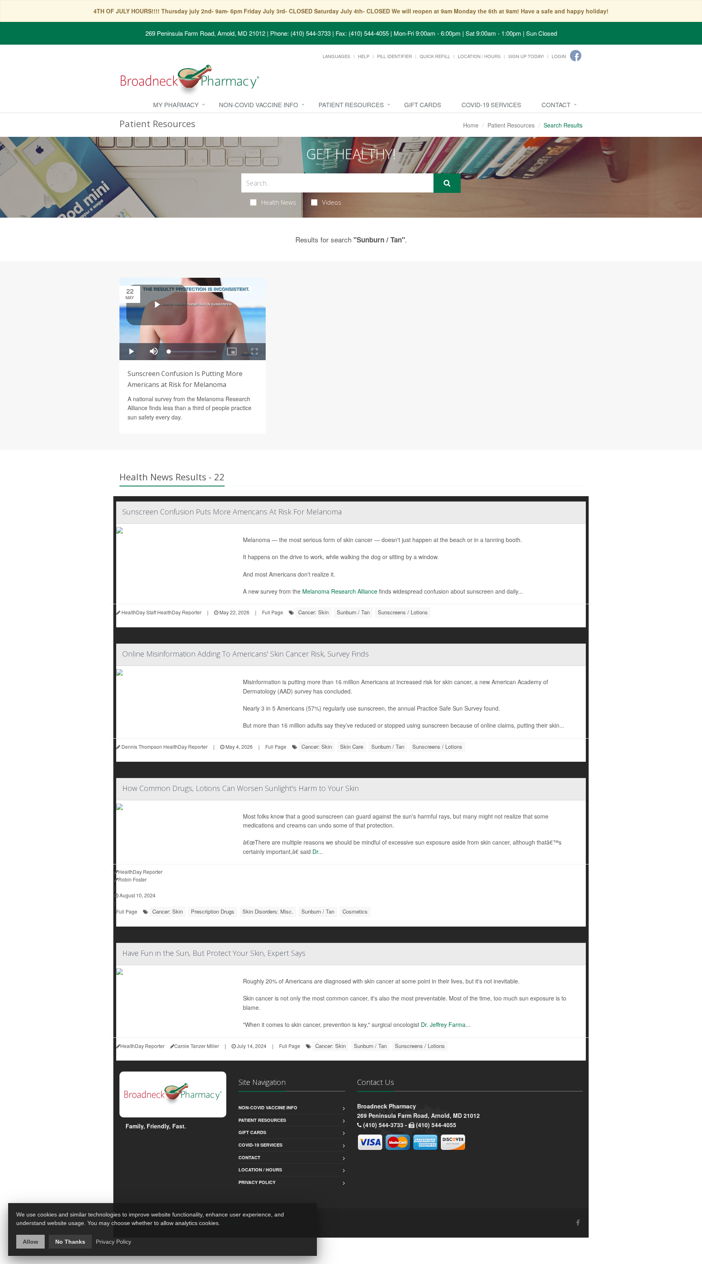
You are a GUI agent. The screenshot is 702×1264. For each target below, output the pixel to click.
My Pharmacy (176, 104)
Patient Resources (351, 104)
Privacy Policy (256, 1182)
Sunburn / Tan (353, 612)
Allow (30, 1241)
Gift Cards (422, 104)
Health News (278, 202)
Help (363, 56)
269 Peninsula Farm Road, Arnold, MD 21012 (205, 33)
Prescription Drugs (212, 911)
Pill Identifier (394, 56)
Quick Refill (435, 56)
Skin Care (351, 746)
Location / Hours (479, 56)
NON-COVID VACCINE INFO (258, 104)
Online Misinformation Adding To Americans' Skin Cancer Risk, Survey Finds (245, 654)
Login (559, 56)
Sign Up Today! (526, 56)
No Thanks (70, 1241)
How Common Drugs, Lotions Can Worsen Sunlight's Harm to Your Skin (240, 788)
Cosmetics (355, 911)
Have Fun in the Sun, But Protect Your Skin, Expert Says (214, 953)
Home (471, 125)
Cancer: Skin (313, 612)
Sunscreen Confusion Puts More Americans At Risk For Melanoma (232, 511)
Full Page (272, 612)
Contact (556, 104)
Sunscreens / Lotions (403, 612)
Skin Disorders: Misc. (268, 911)
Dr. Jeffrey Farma (443, 1024)
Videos (331, 202)
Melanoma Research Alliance (339, 591)
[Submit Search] (447, 183)
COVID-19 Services (491, 104)
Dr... (317, 851)
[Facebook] (575, 55)
